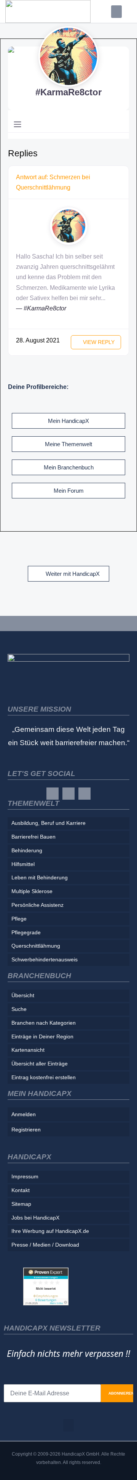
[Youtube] (84, 793)
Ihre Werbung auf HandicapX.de (50, 1231)
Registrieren (26, 1129)
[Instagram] (68, 793)
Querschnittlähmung (35, 946)
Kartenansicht (28, 1050)
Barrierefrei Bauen (33, 837)
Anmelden (23, 1114)
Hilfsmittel (23, 864)
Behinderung (26, 850)
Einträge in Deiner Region (42, 1036)
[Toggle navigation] (17, 124)
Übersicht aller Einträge (39, 1064)
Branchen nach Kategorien (43, 1023)
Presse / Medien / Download (45, 1245)
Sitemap (21, 1204)
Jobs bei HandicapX (35, 1218)
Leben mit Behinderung (39, 877)
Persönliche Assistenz (37, 905)
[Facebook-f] (52, 793)
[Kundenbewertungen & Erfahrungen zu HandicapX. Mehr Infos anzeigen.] (45, 1286)
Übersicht (22, 995)
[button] (116, 11)
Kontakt (20, 1190)
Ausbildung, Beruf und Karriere (48, 823)
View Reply (98, 342)
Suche (19, 1009)
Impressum (24, 1176)
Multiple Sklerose (32, 891)
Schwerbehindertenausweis (44, 959)
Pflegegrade (26, 932)
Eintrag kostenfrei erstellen (43, 1077)
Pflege (19, 919)
